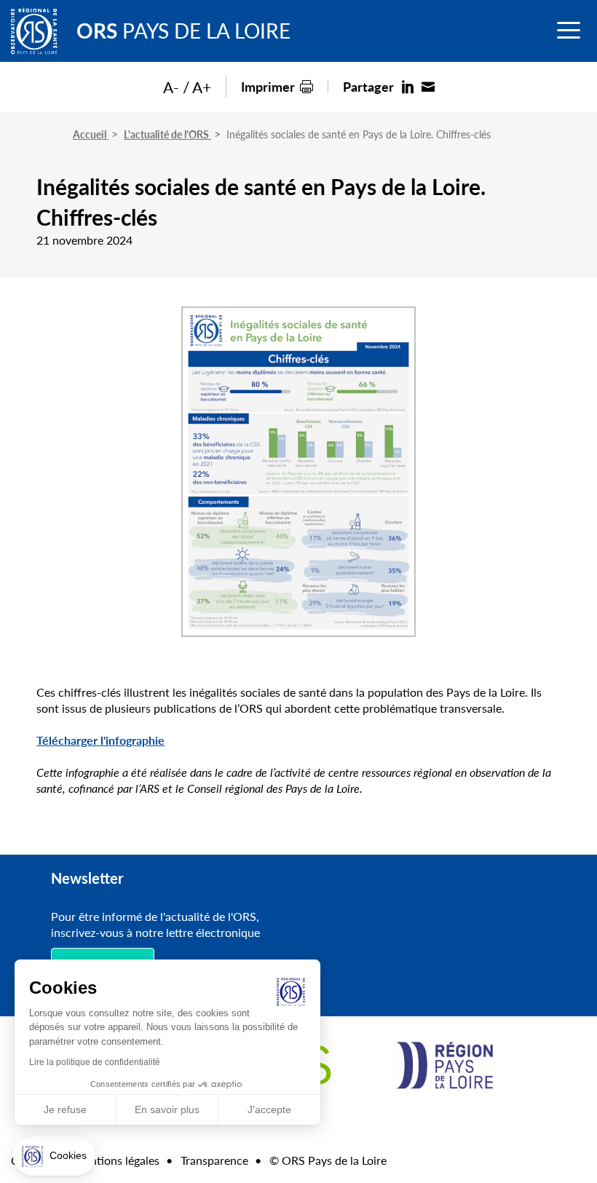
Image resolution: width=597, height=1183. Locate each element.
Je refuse (65, 1109)
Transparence (214, 1160)
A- (171, 87)
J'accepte (269, 1109)
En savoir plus (167, 1109)
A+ (201, 87)
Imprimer (268, 86)
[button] (54, 1156)
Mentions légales (116, 1160)
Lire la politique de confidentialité (94, 1062)
